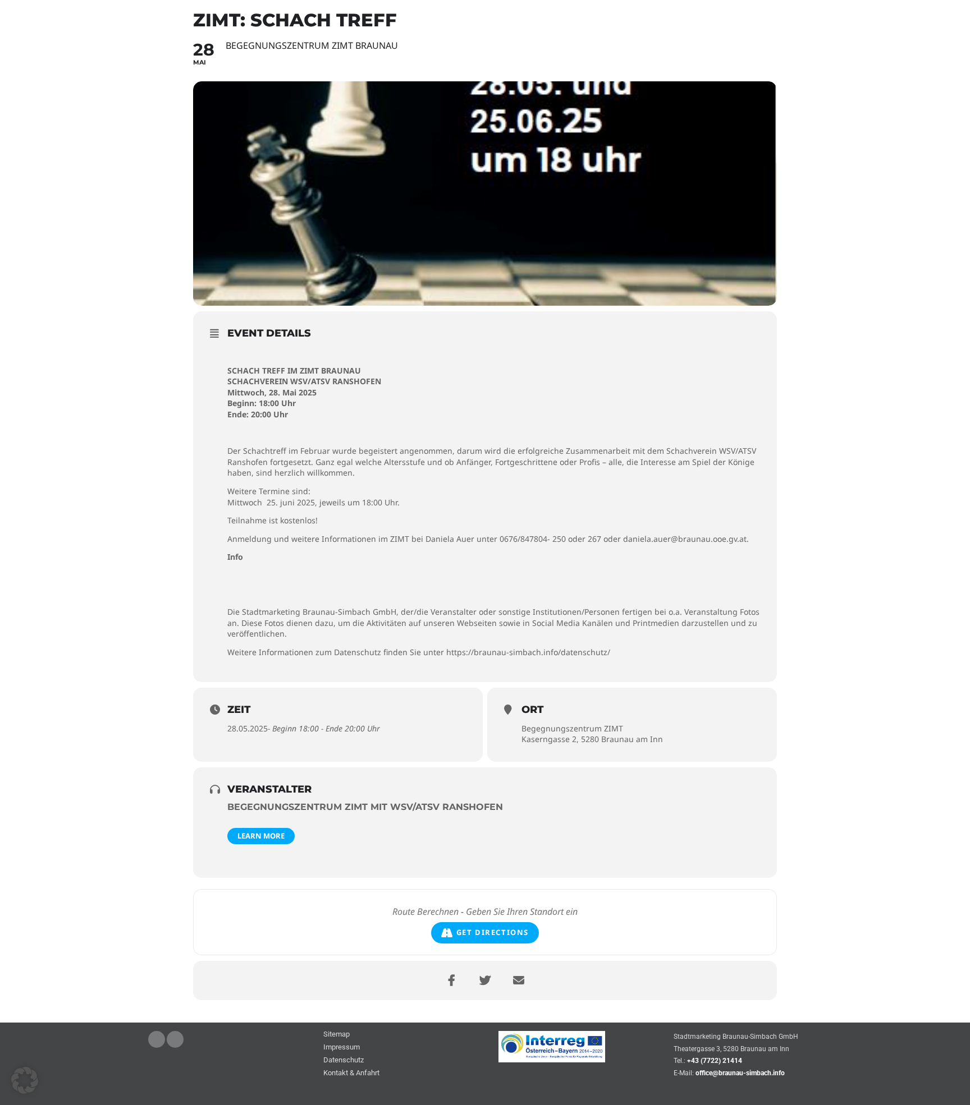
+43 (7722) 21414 (714, 1061)
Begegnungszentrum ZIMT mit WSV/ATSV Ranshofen (365, 807)
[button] (24, 1080)
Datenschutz (343, 1060)
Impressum (341, 1047)
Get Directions (492, 932)
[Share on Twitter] (485, 980)
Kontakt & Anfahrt (351, 1073)
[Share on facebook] (451, 980)
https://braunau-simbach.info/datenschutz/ (528, 652)
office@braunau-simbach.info (740, 1073)
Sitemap (336, 1034)
